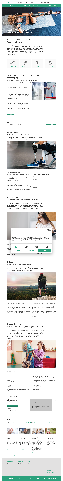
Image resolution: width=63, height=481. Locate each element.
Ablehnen (18, 250)
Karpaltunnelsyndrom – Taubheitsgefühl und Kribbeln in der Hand (12, 437)
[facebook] (53, 473)
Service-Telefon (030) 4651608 (46, 2)
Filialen (8, 464)
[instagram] (47, 473)
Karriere (25, 5)
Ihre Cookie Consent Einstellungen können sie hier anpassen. (40, 406)
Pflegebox (19, 463)
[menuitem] (48, 2)
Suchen (51, 124)
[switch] (26, 247)
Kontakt (50, 5)
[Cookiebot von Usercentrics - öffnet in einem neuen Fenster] (47, 230)
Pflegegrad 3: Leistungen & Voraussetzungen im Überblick (37, 437)
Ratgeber (12, 5)
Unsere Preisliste (10, 114)
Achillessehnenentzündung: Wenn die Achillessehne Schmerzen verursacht (50, 437)
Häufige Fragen (36, 5)
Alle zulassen (45, 250)
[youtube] (55, 473)
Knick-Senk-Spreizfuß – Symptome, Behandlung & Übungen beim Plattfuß (24, 437)
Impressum (27, 478)
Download (54, 5)
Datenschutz (21, 478)
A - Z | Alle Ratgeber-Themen (12, 455)
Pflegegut (30, 5)
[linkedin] (50, 473)
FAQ (27, 466)
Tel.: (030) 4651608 (10, 403)
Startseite (8, 5)
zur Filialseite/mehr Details (13, 405)
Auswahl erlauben (31, 250)
